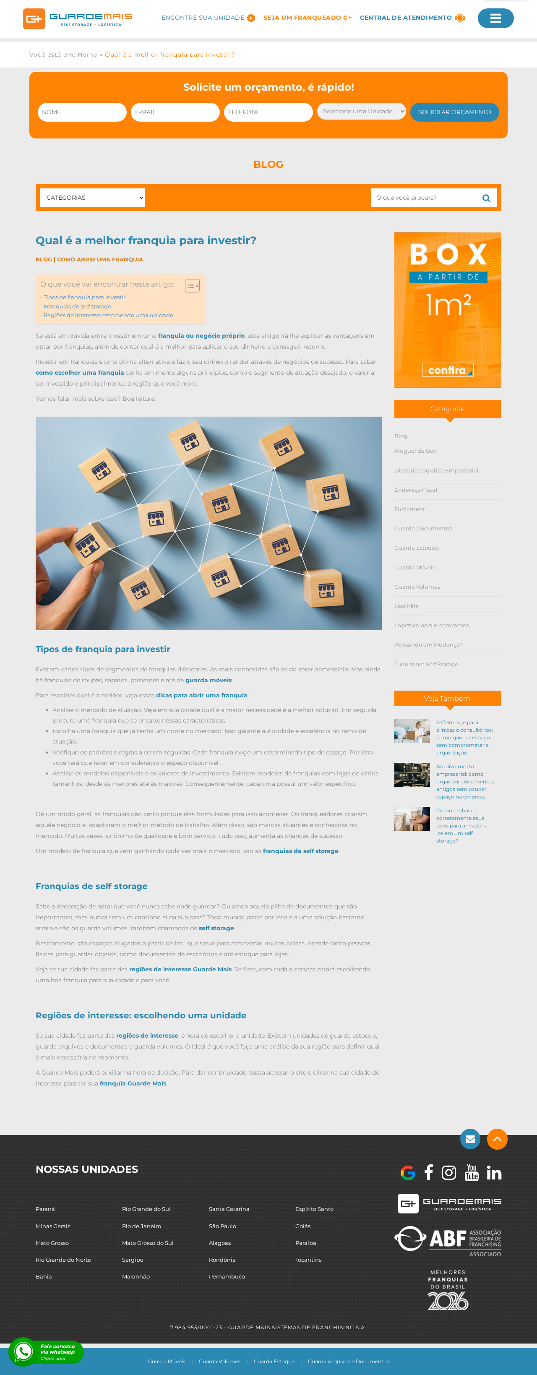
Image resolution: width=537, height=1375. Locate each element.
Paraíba (305, 1242)
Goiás (302, 1226)
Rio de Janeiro (141, 1226)
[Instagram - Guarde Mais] (444, 1172)
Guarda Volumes (417, 586)
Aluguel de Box (415, 450)
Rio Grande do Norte (63, 1259)
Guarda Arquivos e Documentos (348, 1361)
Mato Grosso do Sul (148, 1242)
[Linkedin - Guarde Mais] (490, 1172)
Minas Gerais (53, 1226)
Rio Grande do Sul (146, 1208)
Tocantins (308, 1259)
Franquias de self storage (77, 306)
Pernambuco (227, 1276)
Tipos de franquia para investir (84, 297)
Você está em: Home (63, 54)
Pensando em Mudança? (428, 644)
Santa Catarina (229, 1208)
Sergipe (132, 1259)
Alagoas (220, 1242)
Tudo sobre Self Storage (426, 664)
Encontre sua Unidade (203, 17)
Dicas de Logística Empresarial (436, 470)
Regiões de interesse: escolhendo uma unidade (108, 315)
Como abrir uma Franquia (100, 259)
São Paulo (222, 1226)
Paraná (45, 1208)
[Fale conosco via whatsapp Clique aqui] (23, 1352)
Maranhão (136, 1276)
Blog (44, 259)
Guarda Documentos (423, 528)
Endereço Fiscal (416, 489)
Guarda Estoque (416, 547)
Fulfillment (409, 509)
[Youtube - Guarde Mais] (467, 1172)
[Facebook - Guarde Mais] (424, 1172)
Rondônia (222, 1259)
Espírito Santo (314, 1208)
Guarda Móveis (414, 567)
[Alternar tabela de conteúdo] (188, 286)
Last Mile (406, 606)
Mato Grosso (52, 1242)
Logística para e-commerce (431, 625)
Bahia (44, 1276)
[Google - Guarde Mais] (408, 1173)
